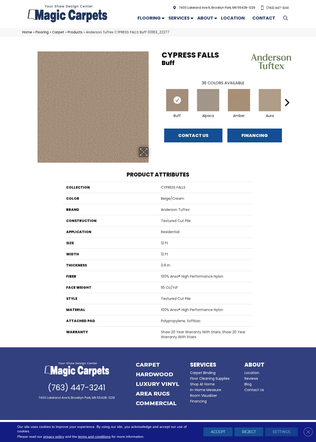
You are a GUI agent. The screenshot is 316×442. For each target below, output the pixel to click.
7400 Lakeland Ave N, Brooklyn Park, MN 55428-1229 (217, 7)
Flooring (149, 18)
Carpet (58, 32)
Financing (198, 401)
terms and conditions (94, 437)
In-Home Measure (205, 389)
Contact (263, 18)
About (205, 18)
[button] (286, 18)
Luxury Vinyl (157, 384)
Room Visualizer (203, 395)
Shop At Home (202, 384)
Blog (248, 384)
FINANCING (254, 135)
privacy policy (53, 437)
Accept (218, 432)
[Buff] (177, 100)
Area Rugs (153, 394)
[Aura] (269, 100)
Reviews (251, 378)
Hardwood (154, 375)
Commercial (156, 404)
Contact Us (193, 135)
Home (27, 32)
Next (287, 95)
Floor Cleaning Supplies (210, 378)
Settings (281, 432)
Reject (249, 432)
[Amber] (239, 100)
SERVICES (203, 365)
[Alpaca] (208, 100)
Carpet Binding (203, 372)
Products (75, 32)
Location (233, 18)
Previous (159, 95)
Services (179, 18)
